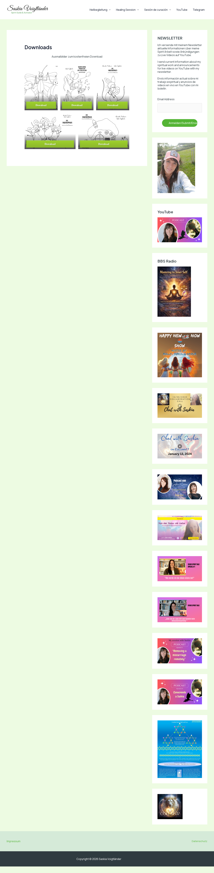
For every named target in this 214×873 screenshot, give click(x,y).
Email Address (166, 99)
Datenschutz (199, 841)
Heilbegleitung (98, 10)
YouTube (181, 10)
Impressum (13, 841)
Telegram (199, 10)
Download (41, 105)
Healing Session (126, 10)
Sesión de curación (156, 10)
